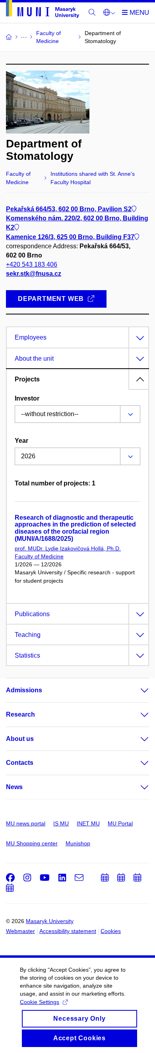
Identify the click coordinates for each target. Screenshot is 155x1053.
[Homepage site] (42, 10)
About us (20, 738)
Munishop (78, 843)
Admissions (24, 690)
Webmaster (20, 931)
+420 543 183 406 (31, 264)
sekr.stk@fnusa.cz (33, 273)
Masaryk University (50, 921)
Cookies (111, 931)
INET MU (88, 823)
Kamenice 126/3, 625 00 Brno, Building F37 (70, 237)
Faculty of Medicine (39, 556)
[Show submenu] (137, 690)
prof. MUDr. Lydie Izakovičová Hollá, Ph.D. (68, 548)
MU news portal (25, 823)
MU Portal (120, 823)
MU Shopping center (32, 843)
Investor (27, 398)
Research (20, 714)
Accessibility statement (67, 931)
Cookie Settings (39, 1002)
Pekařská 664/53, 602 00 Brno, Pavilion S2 (69, 209)
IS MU (61, 823)
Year (21, 440)
